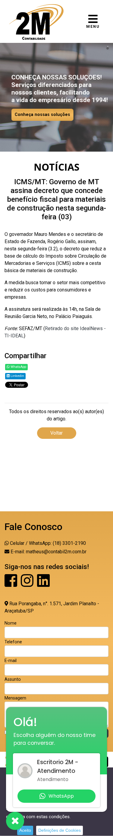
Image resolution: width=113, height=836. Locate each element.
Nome (11, 623)
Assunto (13, 679)
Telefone (13, 642)
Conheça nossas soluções (42, 114)
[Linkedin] (43, 584)
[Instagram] (28, 584)
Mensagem (15, 698)
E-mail (11, 660)
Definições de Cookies (59, 830)
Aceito (25, 830)
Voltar (56, 433)
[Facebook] (11, 584)
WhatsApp (18, 367)
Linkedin (17, 376)
